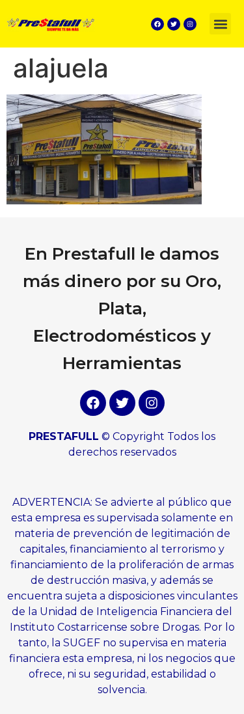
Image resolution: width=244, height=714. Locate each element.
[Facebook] (157, 24)
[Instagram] (190, 24)
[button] (220, 23)
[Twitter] (173, 24)
